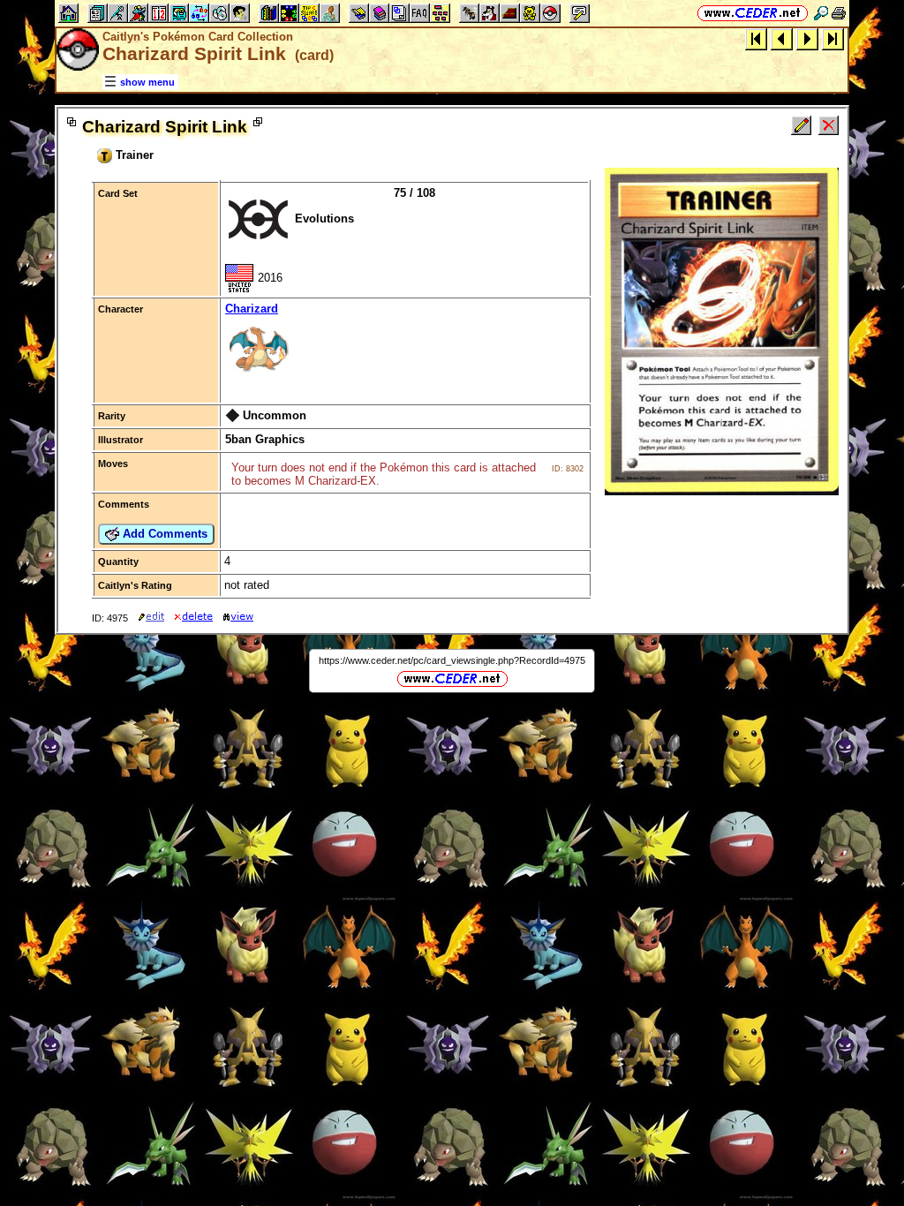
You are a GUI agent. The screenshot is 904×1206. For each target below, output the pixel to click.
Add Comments (163, 533)
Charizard (251, 308)
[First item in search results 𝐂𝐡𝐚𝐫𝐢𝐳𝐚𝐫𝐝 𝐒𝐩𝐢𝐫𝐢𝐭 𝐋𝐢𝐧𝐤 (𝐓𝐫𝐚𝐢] (756, 38)
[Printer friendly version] (839, 12)
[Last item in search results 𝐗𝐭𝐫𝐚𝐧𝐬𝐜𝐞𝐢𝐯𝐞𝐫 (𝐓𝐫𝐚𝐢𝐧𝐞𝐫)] (833, 38)
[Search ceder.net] (821, 12)
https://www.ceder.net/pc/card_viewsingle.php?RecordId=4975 (452, 660)
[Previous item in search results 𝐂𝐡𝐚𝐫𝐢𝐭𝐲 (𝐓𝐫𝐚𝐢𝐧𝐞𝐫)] (782, 38)
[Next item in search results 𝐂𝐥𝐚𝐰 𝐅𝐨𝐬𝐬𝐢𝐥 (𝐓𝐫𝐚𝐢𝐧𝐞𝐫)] (807, 38)
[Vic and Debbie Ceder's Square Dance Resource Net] (752, 12)
